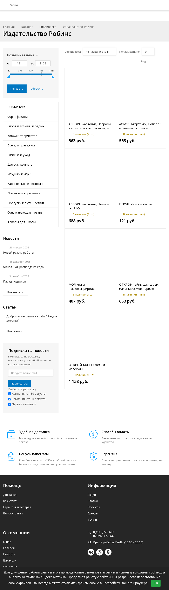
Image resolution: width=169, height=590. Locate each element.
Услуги (92, 519)
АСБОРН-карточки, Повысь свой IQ (89, 206)
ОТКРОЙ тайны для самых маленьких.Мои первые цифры (138, 286)
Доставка (9, 495)
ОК (156, 583)
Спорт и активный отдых (25, 126)
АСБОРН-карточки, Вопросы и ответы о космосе (140, 126)
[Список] (157, 61)
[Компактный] (163, 61)
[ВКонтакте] (91, 552)
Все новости (15, 292)
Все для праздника (21, 145)
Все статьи (14, 331)
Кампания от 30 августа (28, 393)
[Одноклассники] (108, 552)
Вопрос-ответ (13, 513)
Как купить (10, 501)
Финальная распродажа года (23, 267)
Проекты (94, 507)
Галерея (9, 548)
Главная (9, 27)
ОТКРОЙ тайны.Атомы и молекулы (87, 367)
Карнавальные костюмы (25, 184)
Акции (92, 495)
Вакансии (9, 560)
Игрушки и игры (19, 174)
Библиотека (47, 27)
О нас (7, 542)
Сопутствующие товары (25, 212)
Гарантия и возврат (17, 507)
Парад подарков (14, 281)
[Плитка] (150, 61)
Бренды (93, 513)
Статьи (93, 501)
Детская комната (20, 164)
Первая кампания (23, 404)
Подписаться (19, 383)
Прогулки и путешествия (26, 203)
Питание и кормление (23, 193)
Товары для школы (21, 222)
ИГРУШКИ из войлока (135, 204)
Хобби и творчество (22, 136)
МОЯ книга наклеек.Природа (82, 286)
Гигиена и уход (18, 155)
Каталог (27, 27)
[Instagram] (99, 552)
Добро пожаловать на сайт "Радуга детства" (31, 318)
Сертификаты (17, 116)
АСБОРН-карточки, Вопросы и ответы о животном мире (90, 126)
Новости (9, 554)
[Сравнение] (109, 73)
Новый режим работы (18, 252)
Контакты (10, 567)
